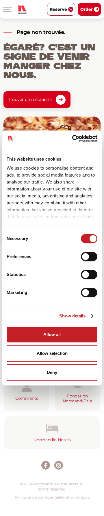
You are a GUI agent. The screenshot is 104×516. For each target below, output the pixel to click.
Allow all (52, 334)
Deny (52, 372)
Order (86, 9)
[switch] (89, 256)
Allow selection (52, 353)
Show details (72, 315)
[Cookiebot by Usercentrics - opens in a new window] (73, 138)
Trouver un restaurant (30, 99)
